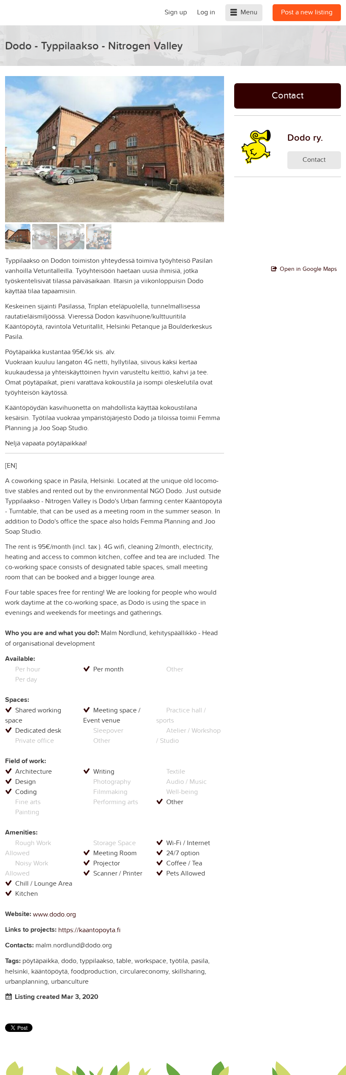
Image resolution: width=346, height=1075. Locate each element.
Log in (206, 11)
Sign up (176, 11)
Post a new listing (306, 11)
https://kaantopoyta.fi (89, 929)
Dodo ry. (305, 137)
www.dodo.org (54, 914)
